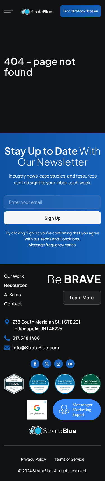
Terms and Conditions (59, 238)
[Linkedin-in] (70, 363)
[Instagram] (58, 363)
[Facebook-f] (35, 363)
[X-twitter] (46, 363)
